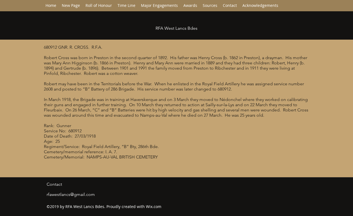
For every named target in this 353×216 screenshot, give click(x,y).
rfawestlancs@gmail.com (71, 194)
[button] (126, 5)
